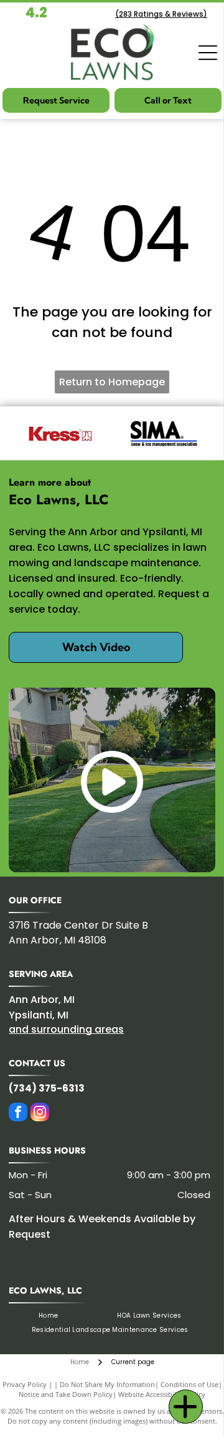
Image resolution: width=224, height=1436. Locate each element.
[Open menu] (207, 52)
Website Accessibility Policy (161, 1394)
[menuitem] (48, 1315)
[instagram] (39, 1113)
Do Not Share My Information (107, 1384)
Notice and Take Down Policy (66, 1394)
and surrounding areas (66, 1029)
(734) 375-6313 (47, 1088)
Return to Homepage (112, 382)
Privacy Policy (24, 1384)
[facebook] (18, 1113)
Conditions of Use (189, 1384)
